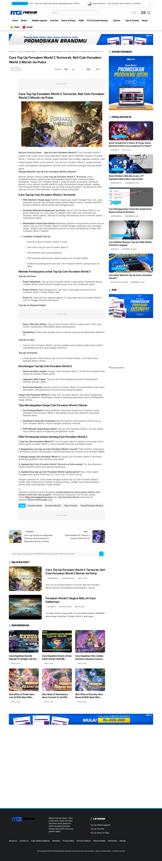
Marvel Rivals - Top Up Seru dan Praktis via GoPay (77, 3)
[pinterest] (11, 96)
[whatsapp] (11, 89)
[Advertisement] (131, 340)
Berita (24, 20)
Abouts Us (13, 841)
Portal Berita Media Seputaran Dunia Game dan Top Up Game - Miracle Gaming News (81, 851)
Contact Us (24, 841)
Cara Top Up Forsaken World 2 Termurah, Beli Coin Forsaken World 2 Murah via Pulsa (75, 571)
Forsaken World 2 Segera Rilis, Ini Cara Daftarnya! (71, 600)
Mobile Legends (39, 20)
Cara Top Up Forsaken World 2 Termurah (64, 176)
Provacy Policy (68, 841)
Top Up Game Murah (68, 497)
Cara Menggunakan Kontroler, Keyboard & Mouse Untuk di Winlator (130, 210)
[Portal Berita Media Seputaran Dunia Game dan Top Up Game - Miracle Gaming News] (24, 14)
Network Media (99, 841)
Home (15, 20)
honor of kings (119, 136)
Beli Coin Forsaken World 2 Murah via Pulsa (53, 464)
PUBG (81, 20)
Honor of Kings (68, 20)
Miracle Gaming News (30, 152)
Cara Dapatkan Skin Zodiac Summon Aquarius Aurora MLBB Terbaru (89, 657)
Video (16, 27)
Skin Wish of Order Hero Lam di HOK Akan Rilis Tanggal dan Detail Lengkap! (23, 696)
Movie (145, 20)
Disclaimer (56, 841)
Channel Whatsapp (37, 499)
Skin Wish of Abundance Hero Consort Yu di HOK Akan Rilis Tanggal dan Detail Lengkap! (55, 696)
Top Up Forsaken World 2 (27, 51)
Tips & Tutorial (132, 20)
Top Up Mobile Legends (100, 825)
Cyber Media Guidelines (40, 841)
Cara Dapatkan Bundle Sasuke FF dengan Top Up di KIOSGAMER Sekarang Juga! (24, 657)
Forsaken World (34, 505)
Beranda (12, 51)
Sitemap (122, 841)
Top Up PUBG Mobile (120, 235)
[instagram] (139, 841)
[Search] (97, 12)
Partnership (112, 841)
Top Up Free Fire (97, 829)
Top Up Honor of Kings (99, 833)
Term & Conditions (83, 841)
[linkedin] (11, 102)
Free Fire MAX (118, 169)
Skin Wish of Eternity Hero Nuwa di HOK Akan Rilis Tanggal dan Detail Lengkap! (90, 696)
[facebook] (11, 75)
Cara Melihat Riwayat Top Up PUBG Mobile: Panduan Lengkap (130, 243)
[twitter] (11, 82)
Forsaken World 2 (53, 505)
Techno (116, 20)
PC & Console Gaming (97, 20)
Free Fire (54, 20)
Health (29, 27)
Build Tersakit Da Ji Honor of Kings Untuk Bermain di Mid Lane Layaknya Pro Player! (130, 144)
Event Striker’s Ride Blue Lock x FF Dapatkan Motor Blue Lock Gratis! (126, 177)
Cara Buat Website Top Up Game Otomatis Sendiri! (130, 277)
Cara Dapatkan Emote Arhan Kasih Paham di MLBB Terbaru (57, 657)
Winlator (116, 202)
